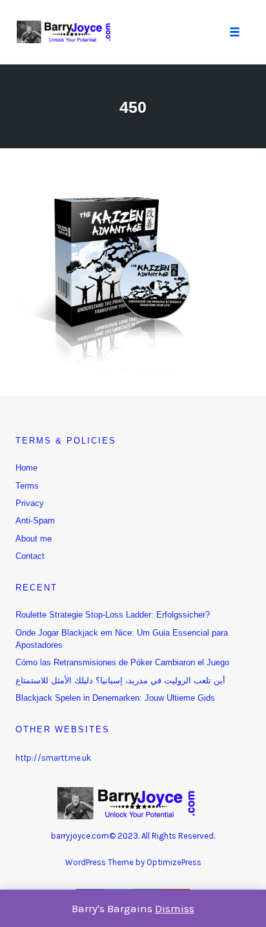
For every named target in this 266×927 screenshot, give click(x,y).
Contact (30, 556)
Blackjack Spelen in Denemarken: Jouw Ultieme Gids (115, 698)
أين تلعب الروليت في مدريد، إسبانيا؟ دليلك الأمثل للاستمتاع (120, 680)
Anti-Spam (35, 520)
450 (133, 107)
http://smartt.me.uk (53, 758)
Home (26, 468)
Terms (27, 486)
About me (33, 538)
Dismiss (174, 908)
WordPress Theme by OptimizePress (133, 862)
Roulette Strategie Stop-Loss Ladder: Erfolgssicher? (112, 615)
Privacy (29, 503)
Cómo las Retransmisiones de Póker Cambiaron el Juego (122, 662)
